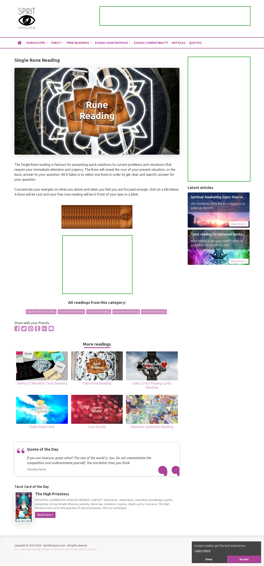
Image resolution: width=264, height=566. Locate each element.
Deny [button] (208, 559)
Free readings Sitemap (27, 549)
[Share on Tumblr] (37, 328)
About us (47, 549)
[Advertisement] (175, 16)
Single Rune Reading (126, 311)
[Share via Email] (51, 328)
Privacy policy (77, 549)
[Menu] (246, 19)
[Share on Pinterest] (30, 328)
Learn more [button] (202, 550)
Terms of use (61, 549)
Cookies (91, 549)
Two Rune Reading (98, 311)
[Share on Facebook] (17, 328)
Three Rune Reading (71, 311)
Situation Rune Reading (41, 311)
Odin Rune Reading (154, 311)
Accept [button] (244, 559)
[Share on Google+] (44, 328)
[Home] (19, 43)
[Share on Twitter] (24, 328)
